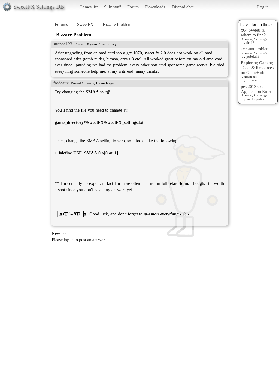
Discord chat (182, 7)
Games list (89, 7)
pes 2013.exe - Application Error (256, 89)
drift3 (250, 43)
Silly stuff (112, 7)
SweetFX (85, 24)
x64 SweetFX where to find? (253, 32)
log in (69, 239)
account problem (255, 49)
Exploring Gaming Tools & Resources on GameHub (257, 67)
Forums (61, 24)
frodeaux (61, 83)
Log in (263, 7)
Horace (251, 80)
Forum (133, 7)
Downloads (155, 7)
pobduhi (252, 56)
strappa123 (62, 44)
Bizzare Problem (117, 24)
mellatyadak (255, 99)
